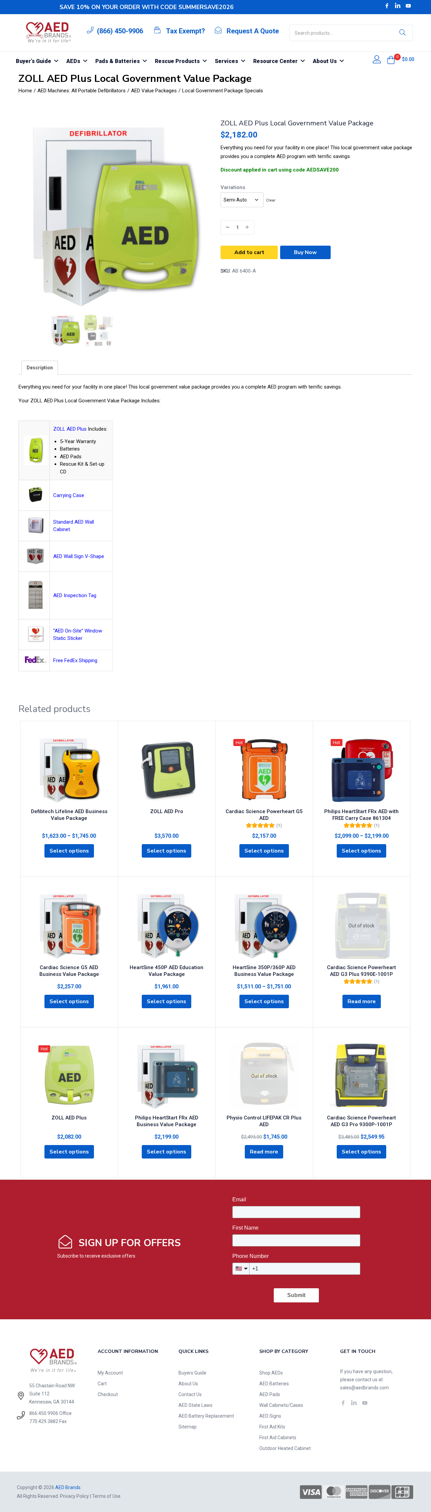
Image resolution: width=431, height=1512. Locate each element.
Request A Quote (253, 31)
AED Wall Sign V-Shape (78, 556)
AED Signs (270, 1416)
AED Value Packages (154, 91)
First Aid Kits (272, 1426)
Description (40, 367)
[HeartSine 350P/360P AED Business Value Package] (264, 925)
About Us (188, 1383)
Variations (233, 187)
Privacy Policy (74, 1496)
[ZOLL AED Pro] (166, 769)
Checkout (108, 1394)
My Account (110, 1373)
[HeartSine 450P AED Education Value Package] (166, 925)
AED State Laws (195, 1405)
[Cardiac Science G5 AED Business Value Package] (69, 925)
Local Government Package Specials (222, 91)
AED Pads (269, 1394)
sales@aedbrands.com (364, 1387)
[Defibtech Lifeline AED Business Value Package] (69, 769)
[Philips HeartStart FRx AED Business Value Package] (166, 1076)
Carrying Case (68, 495)
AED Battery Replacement (206, 1416)
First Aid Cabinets (277, 1437)
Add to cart (249, 252)
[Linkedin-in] (398, 6)
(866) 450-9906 (120, 31)
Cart (102, 1383)
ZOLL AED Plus (70, 429)
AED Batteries (274, 1383)
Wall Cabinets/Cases (281, 1405)
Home (25, 91)
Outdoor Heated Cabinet (285, 1448)
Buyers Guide (192, 1373)
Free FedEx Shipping (75, 660)
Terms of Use (106, 1496)
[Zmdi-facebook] (387, 6)
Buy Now (305, 252)
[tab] (40, 368)
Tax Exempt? (185, 31)
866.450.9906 (43, 1413)
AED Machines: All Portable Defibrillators (81, 91)
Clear (270, 200)
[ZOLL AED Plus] (69, 1076)
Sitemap (187, 1426)
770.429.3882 (43, 1421)
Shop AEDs (271, 1373)
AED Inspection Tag (74, 595)
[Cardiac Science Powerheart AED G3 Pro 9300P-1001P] (361, 1076)
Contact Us (190, 1394)
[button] (391, 60)
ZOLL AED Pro (166, 811)
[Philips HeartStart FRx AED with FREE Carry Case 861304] (361, 769)
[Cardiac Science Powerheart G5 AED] (264, 769)
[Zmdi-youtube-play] (408, 6)
